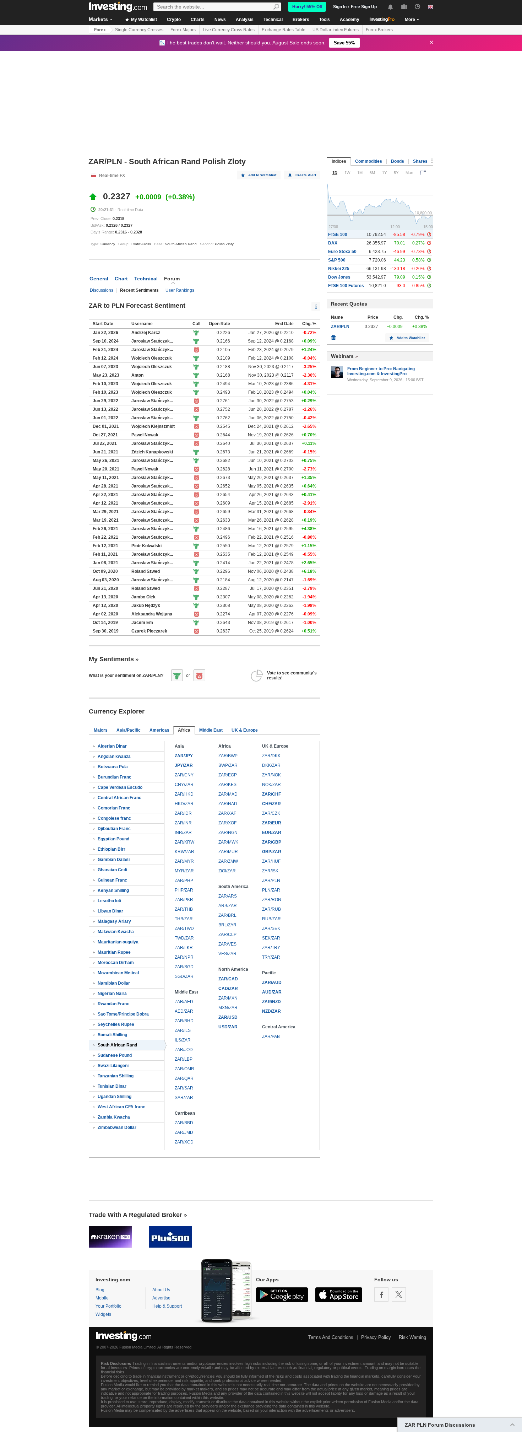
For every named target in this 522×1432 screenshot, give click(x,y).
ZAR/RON (271, 899)
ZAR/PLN (271, 880)
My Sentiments (111, 659)
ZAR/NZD (271, 1001)
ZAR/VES (227, 944)
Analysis (245, 19)
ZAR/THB (184, 909)
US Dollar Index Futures (335, 29)
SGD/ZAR (184, 976)
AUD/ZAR (272, 992)
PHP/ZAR (184, 890)
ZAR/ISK (270, 870)
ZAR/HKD (184, 794)
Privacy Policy (376, 1337)
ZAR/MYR (184, 861)
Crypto (174, 19)
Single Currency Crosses (139, 29)
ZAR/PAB (271, 1036)
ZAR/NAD (227, 803)
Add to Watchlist (262, 175)
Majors (101, 730)
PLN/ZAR (271, 890)
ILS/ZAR (183, 1040)
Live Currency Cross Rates (229, 29)
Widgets (103, 1314)
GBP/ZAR (271, 851)
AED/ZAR (184, 1011)
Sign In (340, 6)
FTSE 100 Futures (346, 285)
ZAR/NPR (184, 957)
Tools (324, 19)
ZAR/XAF (227, 813)
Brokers (301, 19)
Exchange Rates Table (283, 29)
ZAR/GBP (271, 842)
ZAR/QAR (184, 1078)
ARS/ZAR (227, 905)
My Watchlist (143, 19)
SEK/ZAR (271, 938)
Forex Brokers (379, 29)
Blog (100, 1289)
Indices (339, 161)
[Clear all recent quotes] (333, 335)
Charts (198, 19)
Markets (98, 19)
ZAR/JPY (184, 755)
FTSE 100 (337, 234)
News (220, 19)
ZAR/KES (227, 784)
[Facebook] (381, 1294)
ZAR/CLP (227, 934)
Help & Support (167, 1306)
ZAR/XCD (184, 1142)
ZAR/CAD (228, 978)
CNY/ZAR (184, 784)
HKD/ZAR (184, 803)
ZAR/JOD (184, 1049)
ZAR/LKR (184, 947)
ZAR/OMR (184, 1068)
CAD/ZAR (228, 988)
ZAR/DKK (271, 755)
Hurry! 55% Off (307, 6)
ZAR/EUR (271, 822)
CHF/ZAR (271, 803)
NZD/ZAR (271, 1011)
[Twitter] (399, 1294)
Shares (420, 161)
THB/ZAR (184, 918)
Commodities (368, 161)
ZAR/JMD (184, 1132)
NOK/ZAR (271, 784)
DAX (332, 243)
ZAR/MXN (228, 998)
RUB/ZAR (271, 918)
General (98, 278)
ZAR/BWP (228, 755)
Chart (121, 278)
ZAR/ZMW (228, 861)
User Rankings (179, 290)
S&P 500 (337, 260)
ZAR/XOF (227, 822)
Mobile (102, 1298)
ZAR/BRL (227, 915)
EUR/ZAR (271, 832)
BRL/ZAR (227, 924)
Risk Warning (412, 1337)
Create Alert (305, 175)
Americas (159, 730)
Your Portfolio (108, 1306)
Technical (273, 19)
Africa (184, 730)
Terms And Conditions (330, 1337)
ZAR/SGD (184, 966)
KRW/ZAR (184, 851)
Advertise (161, 1298)
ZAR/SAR (184, 1088)
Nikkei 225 (338, 268)
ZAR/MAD (228, 794)
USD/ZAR (228, 1026)
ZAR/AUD (272, 982)
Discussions (101, 290)
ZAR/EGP (227, 774)
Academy (349, 19)
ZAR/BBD (184, 1122)
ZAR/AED (184, 1001)
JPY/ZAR (184, 765)
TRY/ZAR (271, 957)
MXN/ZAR (228, 1007)
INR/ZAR (183, 832)
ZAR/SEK (271, 928)
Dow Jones (339, 277)
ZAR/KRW (184, 842)
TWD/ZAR (184, 938)
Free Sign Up (364, 6)
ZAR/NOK (271, 774)
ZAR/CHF (271, 794)
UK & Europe (245, 730)
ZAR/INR (183, 822)
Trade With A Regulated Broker (135, 1214)
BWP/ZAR (228, 765)
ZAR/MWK (228, 842)
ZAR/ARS (227, 896)
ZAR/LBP (183, 1059)
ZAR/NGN (228, 832)
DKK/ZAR (271, 765)
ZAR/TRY (271, 947)
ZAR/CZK (271, 813)
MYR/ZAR (184, 870)
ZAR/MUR (228, 851)
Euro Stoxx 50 (342, 251)
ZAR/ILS (183, 1030)
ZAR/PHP (184, 880)
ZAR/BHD (184, 1020)
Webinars (342, 356)
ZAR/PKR (184, 899)
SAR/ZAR (184, 1097)
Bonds (397, 161)
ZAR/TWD (184, 928)
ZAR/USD (228, 1017)
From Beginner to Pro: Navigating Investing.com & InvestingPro (381, 371)
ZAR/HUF (271, 861)
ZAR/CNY (184, 774)
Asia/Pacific (128, 730)
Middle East (211, 730)
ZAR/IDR (183, 813)
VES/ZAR (227, 953)
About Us (161, 1289)
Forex (100, 29)
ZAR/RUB (271, 909)
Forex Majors (183, 29)
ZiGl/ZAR (227, 870)
